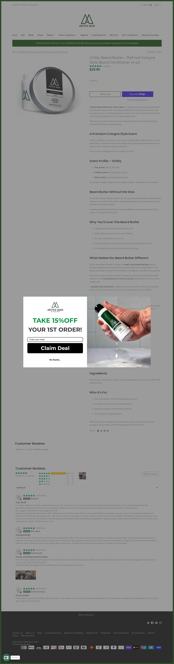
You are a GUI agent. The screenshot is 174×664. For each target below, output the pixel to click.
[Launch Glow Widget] (6, 657)
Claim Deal (55, 348)
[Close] (148, 300)
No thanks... (55, 360)
